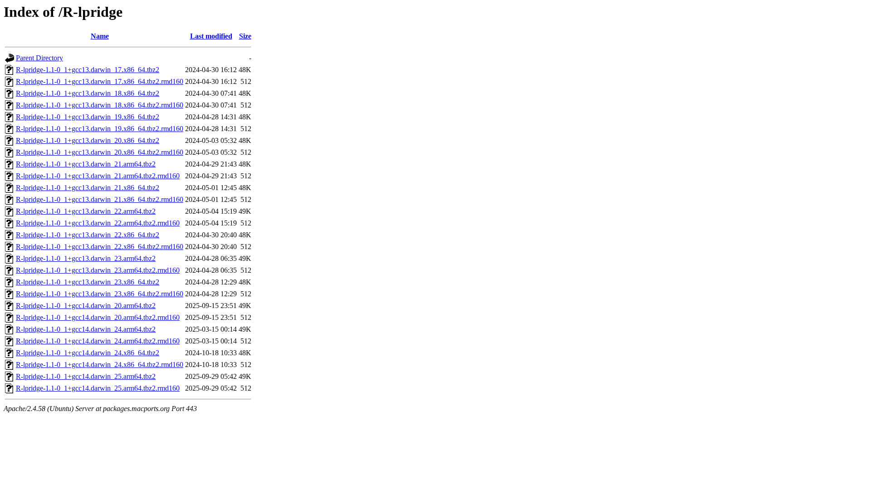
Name (100, 36)
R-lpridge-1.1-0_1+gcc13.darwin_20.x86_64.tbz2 (87, 140)
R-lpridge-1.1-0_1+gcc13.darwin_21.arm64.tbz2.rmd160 (98, 176)
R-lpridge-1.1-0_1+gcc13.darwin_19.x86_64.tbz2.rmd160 (99, 128)
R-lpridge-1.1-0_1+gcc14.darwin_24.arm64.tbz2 (86, 329)
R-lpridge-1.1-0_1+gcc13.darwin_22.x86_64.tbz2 (87, 235)
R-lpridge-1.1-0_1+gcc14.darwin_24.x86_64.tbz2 (87, 353)
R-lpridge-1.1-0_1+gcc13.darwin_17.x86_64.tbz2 (87, 70)
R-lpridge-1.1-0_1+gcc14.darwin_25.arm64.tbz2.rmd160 (98, 388)
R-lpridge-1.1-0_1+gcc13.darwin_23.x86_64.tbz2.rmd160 (99, 294)
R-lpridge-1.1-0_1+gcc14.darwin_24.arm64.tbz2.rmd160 (98, 341)
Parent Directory (39, 58)
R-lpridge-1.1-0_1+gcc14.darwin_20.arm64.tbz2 (86, 305)
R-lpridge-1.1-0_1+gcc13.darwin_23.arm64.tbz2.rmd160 (98, 270)
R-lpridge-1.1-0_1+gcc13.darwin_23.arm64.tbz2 (86, 258)
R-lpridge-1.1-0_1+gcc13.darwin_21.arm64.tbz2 (86, 164)
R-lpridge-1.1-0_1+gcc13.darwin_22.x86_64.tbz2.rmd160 (99, 246)
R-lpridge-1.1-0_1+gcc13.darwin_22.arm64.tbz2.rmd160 (98, 223)
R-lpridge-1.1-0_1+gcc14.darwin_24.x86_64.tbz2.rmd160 (99, 364)
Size (245, 36)
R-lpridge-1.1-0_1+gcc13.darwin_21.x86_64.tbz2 (87, 187)
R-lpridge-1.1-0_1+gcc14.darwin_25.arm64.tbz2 (86, 376)
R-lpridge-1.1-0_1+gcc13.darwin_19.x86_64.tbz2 (87, 117)
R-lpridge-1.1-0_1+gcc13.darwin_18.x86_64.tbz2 (87, 93)
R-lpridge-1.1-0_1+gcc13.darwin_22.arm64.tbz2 (86, 211)
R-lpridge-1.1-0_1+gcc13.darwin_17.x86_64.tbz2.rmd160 (99, 81)
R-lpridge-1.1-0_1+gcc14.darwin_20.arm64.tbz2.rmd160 (98, 317)
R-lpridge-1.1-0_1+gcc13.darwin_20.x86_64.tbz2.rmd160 (99, 152)
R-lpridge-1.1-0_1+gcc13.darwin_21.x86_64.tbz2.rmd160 (99, 199)
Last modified (211, 36)
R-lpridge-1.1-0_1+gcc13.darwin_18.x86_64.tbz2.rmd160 (99, 105)
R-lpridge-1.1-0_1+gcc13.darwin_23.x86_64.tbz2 (87, 282)
